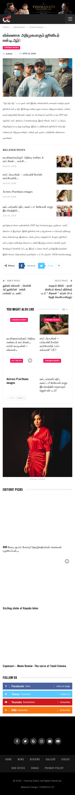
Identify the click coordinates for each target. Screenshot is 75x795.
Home (8, 759)
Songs (35, 768)
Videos (65, 759)
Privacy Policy (54, 768)
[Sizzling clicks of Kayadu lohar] (37, 580)
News (21, 759)
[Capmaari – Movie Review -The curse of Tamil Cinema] (37, 637)
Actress (16, 361)
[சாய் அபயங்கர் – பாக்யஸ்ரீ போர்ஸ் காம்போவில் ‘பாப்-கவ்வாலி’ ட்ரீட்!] (64, 178)
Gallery (51, 759)
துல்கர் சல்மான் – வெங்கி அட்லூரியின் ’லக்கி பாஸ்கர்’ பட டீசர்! (17, 289)
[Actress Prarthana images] (64, 195)
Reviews (35, 759)
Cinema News (11, 48)
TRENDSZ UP (46, 787)
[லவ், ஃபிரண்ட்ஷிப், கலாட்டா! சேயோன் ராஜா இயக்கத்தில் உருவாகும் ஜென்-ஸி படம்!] (64, 211)
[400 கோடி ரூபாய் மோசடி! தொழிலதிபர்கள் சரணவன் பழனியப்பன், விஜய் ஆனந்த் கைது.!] (37, 519)
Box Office (18, 768)
